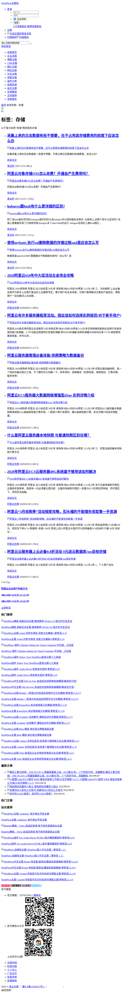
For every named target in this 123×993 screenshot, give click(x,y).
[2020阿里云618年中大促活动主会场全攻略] (30, 282)
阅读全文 (12, 160)
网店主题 (12, 70)
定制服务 (12, 99)
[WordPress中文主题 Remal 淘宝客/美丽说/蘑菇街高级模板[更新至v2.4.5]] (39, 861)
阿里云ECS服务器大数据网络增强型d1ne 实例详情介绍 (50, 395)
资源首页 (12, 52)
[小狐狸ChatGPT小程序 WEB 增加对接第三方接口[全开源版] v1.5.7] (43, 779)
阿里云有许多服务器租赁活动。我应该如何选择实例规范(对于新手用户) (64, 315)
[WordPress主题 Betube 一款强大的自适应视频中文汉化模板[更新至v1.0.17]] (41, 693)
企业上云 (16, 885)
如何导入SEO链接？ (42, 793)
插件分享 (12, 81)
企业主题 (12, 56)
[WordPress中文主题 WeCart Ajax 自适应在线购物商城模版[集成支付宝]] (39, 681)
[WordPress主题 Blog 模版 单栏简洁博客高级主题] (27, 729)
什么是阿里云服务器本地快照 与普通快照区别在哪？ (49, 435)
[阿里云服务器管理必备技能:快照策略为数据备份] (34, 362)
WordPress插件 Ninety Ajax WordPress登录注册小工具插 (29, 663)
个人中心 (12, 970)
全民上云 (26, 885)
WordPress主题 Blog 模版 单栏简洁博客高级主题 (26, 735)
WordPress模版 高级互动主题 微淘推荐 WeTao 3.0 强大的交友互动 (35, 627)
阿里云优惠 (13, 308)
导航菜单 (6, 46)
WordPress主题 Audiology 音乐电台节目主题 (24, 820)
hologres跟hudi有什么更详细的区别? (36, 206)
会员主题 (12, 88)
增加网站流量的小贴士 (46, 786)
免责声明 (12, 977)
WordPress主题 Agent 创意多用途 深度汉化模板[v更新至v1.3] (32, 639)
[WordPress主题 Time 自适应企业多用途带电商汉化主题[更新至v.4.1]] (37, 753)
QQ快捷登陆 (19, 26)
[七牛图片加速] (72, 986)
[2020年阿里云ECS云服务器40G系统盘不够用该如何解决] (38, 479)
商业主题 (14, 986)
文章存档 (12, 962)
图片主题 (12, 66)
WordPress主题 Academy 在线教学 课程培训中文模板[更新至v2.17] (35, 723)
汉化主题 (12, 74)
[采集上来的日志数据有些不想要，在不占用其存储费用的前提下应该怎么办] (48, 148)
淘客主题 (12, 77)
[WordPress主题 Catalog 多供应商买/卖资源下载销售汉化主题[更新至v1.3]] (40, 741)
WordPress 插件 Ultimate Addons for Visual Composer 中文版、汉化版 (36, 651)
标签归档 (12, 966)
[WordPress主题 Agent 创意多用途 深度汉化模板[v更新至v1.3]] (34, 633)
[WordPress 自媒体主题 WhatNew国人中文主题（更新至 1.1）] (34, 849)
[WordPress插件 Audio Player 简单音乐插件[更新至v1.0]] (30, 669)
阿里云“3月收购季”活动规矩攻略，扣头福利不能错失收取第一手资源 (62, 512)
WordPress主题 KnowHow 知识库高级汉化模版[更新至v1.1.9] (32, 711)
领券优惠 (6, 885)
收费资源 (12, 84)
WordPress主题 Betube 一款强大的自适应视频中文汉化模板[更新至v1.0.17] (39, 699)
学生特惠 (36, 885)
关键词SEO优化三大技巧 (49, 790)
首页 (3, 105)
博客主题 (12, 59)
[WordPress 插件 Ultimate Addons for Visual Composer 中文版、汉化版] (37, 645)
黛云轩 (10, 166)
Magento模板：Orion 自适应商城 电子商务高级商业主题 (30, 831)
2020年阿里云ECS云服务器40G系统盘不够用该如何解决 (51, 472)
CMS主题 (12, 63)
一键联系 (36, 895)
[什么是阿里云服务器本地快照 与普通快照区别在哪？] (36, 442)
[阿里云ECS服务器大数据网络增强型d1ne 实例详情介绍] (37, 402)
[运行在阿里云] (55, 986)
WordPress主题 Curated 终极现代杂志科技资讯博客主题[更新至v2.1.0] (37, 879)
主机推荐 (12, 95)
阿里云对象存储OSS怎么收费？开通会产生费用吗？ (48, 174)
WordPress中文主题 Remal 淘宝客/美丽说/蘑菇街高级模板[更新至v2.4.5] (38, 867)
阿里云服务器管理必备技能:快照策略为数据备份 (45, 355)
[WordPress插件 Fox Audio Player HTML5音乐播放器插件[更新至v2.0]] (37, 837)
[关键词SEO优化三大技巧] (21, 790)
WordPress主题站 (10, 3)
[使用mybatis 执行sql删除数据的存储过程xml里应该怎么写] (38, 250)
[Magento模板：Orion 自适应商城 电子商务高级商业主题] (31, 826)
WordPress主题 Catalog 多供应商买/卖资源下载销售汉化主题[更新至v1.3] (39, 747)
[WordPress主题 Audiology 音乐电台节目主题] (25, 814)
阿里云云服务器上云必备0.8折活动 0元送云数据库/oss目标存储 (56, 552)
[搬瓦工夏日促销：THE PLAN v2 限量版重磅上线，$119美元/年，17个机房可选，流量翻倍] (56, 772)
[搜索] (31, 43)
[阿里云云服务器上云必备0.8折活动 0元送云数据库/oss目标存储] (41, 559)
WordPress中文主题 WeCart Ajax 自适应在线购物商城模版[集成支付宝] (37, 687)
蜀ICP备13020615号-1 (33, 986)
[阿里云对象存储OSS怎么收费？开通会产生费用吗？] (35, 181)
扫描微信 (12, 37)
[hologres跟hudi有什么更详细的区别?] (27, 213)
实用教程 (12, 92)
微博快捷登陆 (34, 26)
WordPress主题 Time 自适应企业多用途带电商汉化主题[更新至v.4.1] (36, 759)
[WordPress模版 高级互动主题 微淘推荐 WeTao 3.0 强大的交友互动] (36, 621)
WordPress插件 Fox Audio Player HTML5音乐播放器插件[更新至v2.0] (36, 843)
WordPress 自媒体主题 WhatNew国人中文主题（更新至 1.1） (32, 855)
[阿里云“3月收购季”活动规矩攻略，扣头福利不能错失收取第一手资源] (44, 519)
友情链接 (12, 980)
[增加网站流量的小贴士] (20, 786)
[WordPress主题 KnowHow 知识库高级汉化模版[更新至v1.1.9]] (34, 705)
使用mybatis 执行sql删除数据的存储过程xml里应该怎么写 (53, 243)
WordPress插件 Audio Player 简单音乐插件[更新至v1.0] (29, 675)
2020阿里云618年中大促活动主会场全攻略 (40, 275)
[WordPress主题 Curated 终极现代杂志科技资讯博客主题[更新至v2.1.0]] (38, 873)
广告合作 (12, 973)
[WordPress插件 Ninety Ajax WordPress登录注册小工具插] (31, 657)
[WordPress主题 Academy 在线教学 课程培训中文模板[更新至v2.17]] (36, 717)
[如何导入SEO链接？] (19, 793)
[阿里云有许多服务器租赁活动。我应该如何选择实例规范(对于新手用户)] (46, 322)
